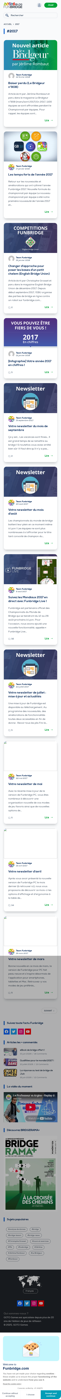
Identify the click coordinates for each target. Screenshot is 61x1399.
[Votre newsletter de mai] (30, 756)
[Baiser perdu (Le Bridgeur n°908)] (30, 55)
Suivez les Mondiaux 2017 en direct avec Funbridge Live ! (28, 599)
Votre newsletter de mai (25, 784)
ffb (10, 1247)
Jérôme (39, 1247)
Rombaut (13, 1259)
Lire (47, 120)
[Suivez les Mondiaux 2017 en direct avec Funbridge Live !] (30, 569)
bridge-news (34, 1235)
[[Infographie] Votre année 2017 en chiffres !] (30, 333)
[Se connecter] (39, 5)
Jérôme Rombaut (17, 1253)
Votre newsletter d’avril (24, 871)
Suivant (48, 1011)
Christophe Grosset (17, 1241)
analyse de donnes (17, 1229)
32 (12, 639)
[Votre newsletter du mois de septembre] (30, 398)
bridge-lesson (15, 1235)
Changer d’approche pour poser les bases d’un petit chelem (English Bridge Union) (29, 270)
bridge (36, 1229)
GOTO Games (20, 1325)
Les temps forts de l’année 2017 (30, 175)
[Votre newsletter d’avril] (30, 843)
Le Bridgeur (37, 1253)
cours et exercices (41, 1241)
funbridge (24, 1247)
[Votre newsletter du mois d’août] (30, 482)
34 (12, 905)
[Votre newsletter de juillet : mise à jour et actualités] (30, 664)
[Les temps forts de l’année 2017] (30, 146)
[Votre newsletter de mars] (30, 931)
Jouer (51, 5)
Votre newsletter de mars (26, 959)
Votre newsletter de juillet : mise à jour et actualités (27, 694)
